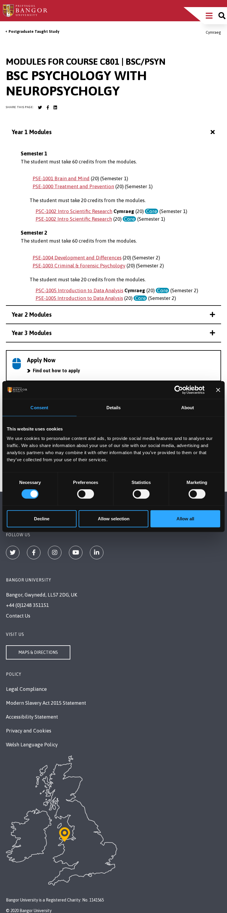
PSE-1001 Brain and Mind (61, 178)
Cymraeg (213, 32)
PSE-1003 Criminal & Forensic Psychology (79, 266)
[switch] (85, 494)
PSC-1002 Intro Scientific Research (73, 211)
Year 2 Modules (32, 314)
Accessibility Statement (32, 717)
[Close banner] (218, 390)
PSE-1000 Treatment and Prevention (73, 186)
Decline (41, 518)
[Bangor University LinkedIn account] (55, 107)
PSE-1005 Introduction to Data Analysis (79, 298)
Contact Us (18, 616)
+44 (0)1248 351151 (27, 605)
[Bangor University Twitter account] (39, 107)
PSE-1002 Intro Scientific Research (73, 219)
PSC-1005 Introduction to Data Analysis (79, 290)
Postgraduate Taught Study (34, 31)
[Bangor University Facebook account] (47, 107)
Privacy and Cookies (28, 731)
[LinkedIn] (96, 552)
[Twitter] (13, 552)
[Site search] (222, 15)
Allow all (185, 518)
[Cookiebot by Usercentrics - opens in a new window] (179, 390)
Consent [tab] (39, 407)
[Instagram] (54, 552)
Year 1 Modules (32, 132)
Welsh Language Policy (32, 745)
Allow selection (113, 518)
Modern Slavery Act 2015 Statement (46, 703)
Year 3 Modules (32, 332)
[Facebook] (33, 552)
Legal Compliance (26, 689)
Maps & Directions (38, 652)
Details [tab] (113, 407)
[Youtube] (75, 552)
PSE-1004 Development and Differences (77, 258)
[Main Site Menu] (209, 15)
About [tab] (187, 407)
